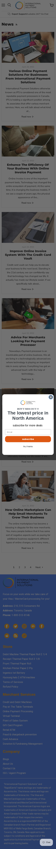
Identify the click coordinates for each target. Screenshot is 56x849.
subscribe (28, 439)
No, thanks (28, 446)
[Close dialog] (51, 397)
